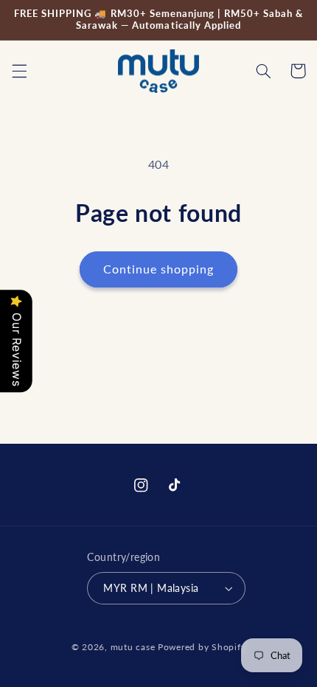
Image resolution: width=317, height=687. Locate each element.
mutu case (133, 647)
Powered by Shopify (201, 647)
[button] (19, 71)
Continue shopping (159, 269)
